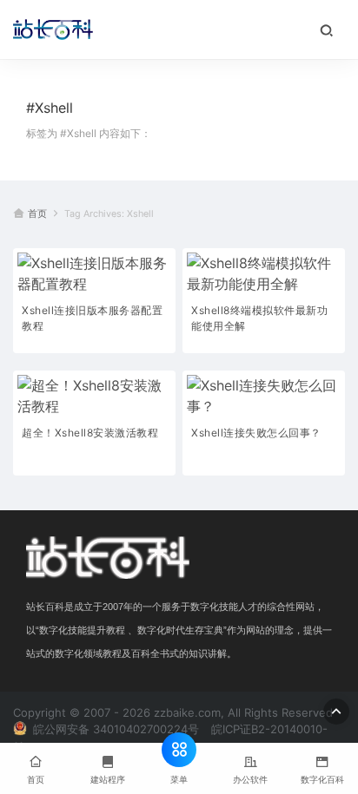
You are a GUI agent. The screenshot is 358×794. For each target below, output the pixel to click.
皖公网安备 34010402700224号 (114, 729)
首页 (37, 214)
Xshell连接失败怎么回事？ (256, 432)
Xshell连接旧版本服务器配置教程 (92, 318)
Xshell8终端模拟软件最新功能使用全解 (259, 318)
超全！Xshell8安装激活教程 (90, 432)
